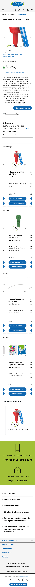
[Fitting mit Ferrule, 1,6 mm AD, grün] (17, 223)
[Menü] (3, 10)
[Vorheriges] (4, 37)
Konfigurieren (28, 580)
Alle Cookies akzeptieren (18, 584)
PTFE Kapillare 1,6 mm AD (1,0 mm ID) (16, 300)
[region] (17, 37)
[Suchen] (15, 10)
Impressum (25, 566)
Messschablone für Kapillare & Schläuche (16, 364)
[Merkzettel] (23, 10)
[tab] (17, 125)
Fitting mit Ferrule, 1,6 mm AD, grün (16, 237)
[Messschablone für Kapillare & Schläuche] (17, 350)
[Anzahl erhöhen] (10, 108)
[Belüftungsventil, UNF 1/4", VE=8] (17, 159)
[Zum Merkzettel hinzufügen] (24, 165)
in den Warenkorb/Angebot (23, 108)
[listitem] (17, 420)
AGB (9, 563)
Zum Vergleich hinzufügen (18, 203)
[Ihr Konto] (28, 10)
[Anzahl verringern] (5, 108)
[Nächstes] (30, 37)
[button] (3, 420)
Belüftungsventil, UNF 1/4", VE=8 (16, 173)
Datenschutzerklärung (13, 566)
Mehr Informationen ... (24, 576)
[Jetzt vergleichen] (19, 10)
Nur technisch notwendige (12, 580)
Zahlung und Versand (18, 563)
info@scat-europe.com (18, 481)
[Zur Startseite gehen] (17, 4)
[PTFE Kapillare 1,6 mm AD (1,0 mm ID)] (17, 286)
